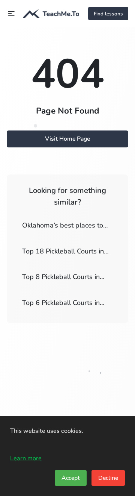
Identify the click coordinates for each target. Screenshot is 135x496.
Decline (108, 478)
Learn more (26, 458)
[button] (11, 13)
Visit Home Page (67, 139)
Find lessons (108, 13)
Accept (71, 478)
